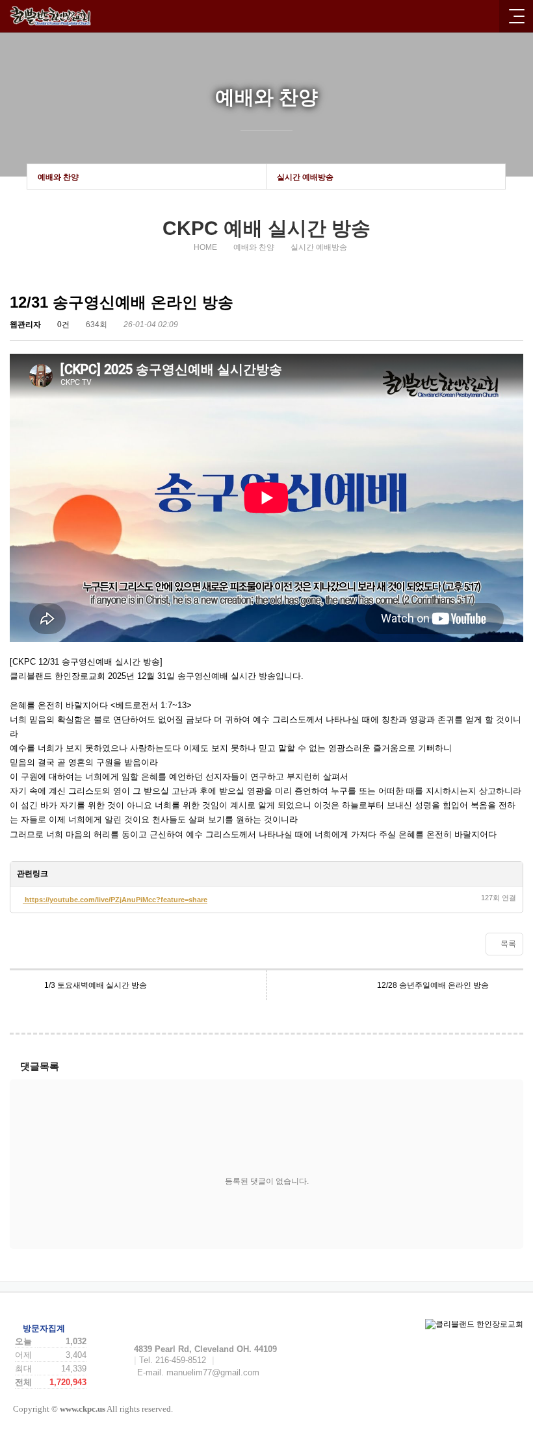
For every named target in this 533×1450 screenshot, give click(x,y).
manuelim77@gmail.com (212, 1372)
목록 (507, 943)
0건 (62, 324)
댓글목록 (40, 1066)
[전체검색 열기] (484, 16)
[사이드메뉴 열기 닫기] (516, 16)
